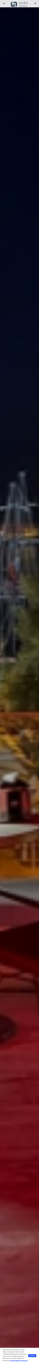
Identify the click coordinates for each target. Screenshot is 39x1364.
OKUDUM (32, 1355)
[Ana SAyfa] (19, 4)
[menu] (35, 3)
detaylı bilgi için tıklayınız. (19, 1361)
